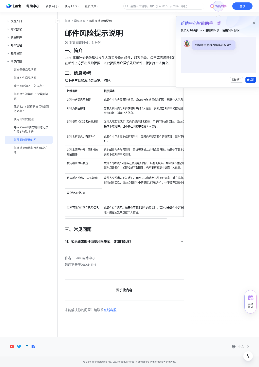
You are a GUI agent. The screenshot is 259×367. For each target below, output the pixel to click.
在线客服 (110, 310)
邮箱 (67, 20)
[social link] (13, 346)
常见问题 (79, 20)
